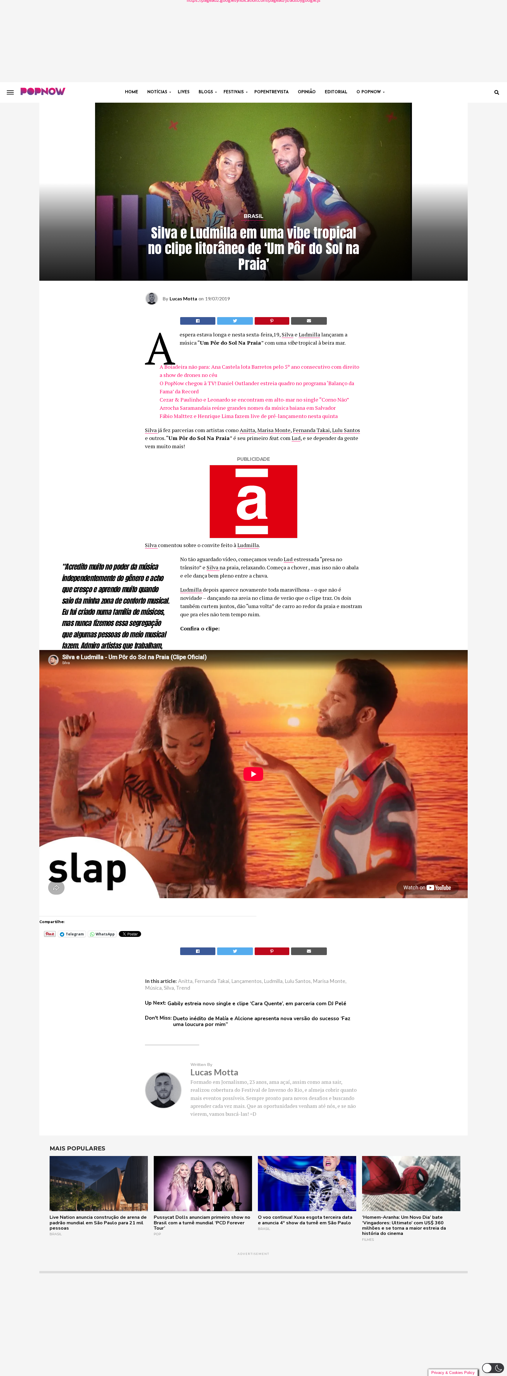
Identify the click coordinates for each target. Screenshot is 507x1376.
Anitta (247, 430)
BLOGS (206, 92)
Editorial (336, 92)
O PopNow (368, 92)
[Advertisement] (253, 41)
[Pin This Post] (272, 321)
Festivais (234, 92)
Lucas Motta (183, 298)
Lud (296, 437)
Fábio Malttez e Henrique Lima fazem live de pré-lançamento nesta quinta (249, 415)
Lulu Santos (346, 430)
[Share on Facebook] (197, 321)
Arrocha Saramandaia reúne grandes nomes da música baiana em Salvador (248, 407)
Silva (287, 334)
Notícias (157, 92)
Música (153, 988)
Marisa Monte (273, 430)
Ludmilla (309, 334)
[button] (493, 1368)
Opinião (307, 92)
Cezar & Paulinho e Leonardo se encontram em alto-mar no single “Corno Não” (255, 399)
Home (131, 92)
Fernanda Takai (311, 430)
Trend (183, 988)
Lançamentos (246, 981)
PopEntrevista (271, 92)
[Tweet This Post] (235, 321)
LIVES (184, 92)
